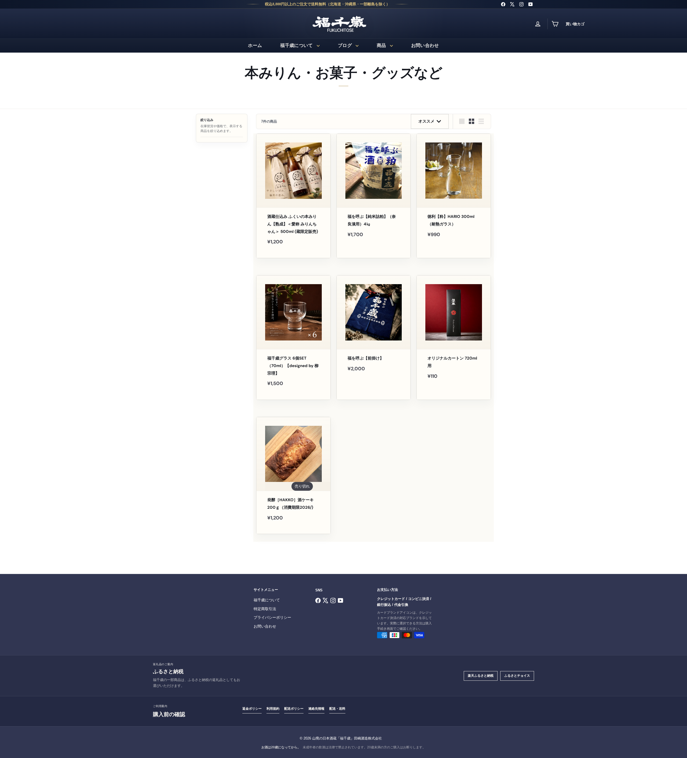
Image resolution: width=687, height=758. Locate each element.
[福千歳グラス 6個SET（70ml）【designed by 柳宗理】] (293, 338)
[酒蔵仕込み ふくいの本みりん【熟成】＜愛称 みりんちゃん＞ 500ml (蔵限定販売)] (293, 196)
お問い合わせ (425, 45)
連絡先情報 (316, 709)
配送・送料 (337, 709)
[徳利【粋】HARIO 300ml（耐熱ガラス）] (454, 192)
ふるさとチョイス (517, 676)
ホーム (255, 45)
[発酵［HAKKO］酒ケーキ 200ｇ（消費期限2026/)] (293, 475)
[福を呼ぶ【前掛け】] (374, 330)
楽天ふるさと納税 (481, 676)
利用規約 (272, 709)
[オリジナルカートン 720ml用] (454, 334)
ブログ (345, 45)
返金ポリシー (252, 709)
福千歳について (296, 45)
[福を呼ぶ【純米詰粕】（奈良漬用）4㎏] (374, 192)
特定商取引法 (265, 609)
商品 (381, 45)
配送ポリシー (294, 709)
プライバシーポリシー (272, 618)
